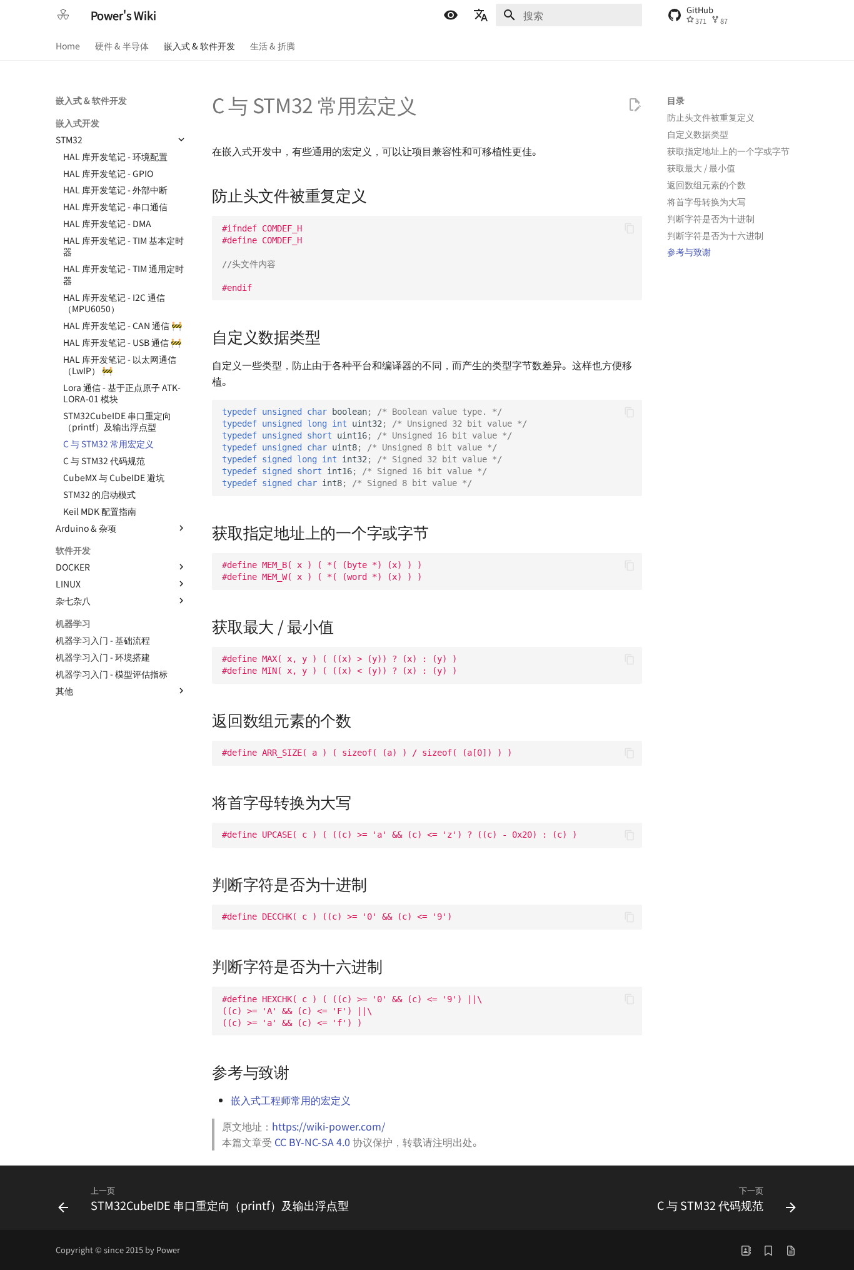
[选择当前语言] (480, 15)
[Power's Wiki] (63, 15)
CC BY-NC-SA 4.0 (312, 1141)
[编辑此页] (634, 105)
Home (68, 45)
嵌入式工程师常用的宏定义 (291, 1099)
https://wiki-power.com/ (328, 1126)
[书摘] (768, 1250)
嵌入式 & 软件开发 (199, 45)
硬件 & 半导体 (122, 45)
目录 (676, 100)
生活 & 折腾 (272, 45)
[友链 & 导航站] (746, 1250)
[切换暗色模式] (450, 15)
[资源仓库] (791, 1250)
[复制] (629, 228)
